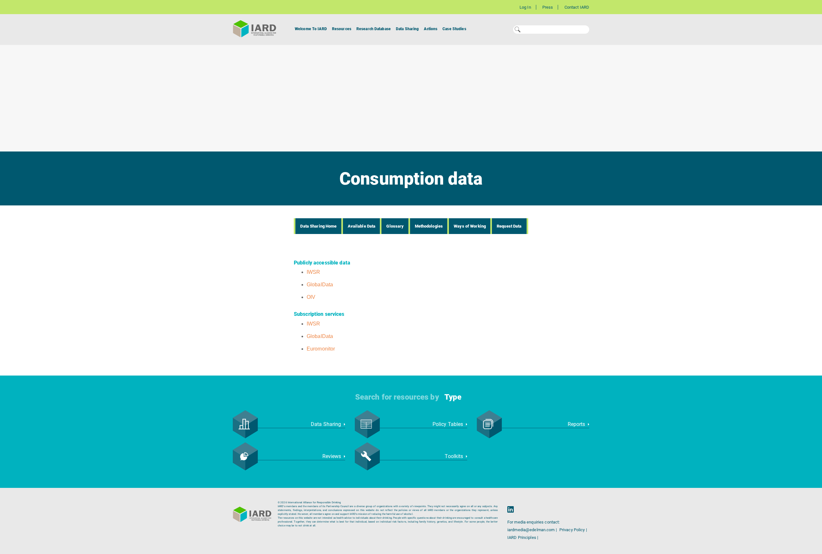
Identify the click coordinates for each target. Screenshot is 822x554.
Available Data (362, 226)
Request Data (509, 226)
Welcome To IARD (311, 29)
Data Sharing (407, 29)
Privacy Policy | (573, 529)
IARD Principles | (522, 537)
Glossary (395, 226)
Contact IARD (576, 7)
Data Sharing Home (318, 226)
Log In (525, 7)
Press (547, 7)
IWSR (313, 272)
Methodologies (429, 226)
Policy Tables (449, 424)
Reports (577, 424)
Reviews (332, 456)
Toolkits (454, 456)
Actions (430, 29)
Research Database (373, 29)
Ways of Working (470, 226)
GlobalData (320, 284)
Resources (341, 29)
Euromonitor (321, 348)
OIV (311, 297)
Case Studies (454, 29)
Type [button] (452, 397)
